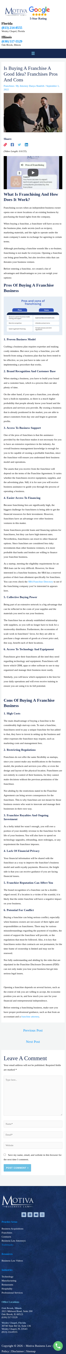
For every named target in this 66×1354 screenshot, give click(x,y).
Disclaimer (17, 1351)
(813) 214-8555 (9, 1332)
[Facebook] (12, 144)
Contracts (6, 1236)
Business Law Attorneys (14, 1240)
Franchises (9, 86)
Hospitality (7, 1288)
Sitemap (31, 1351)
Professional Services (12, 1292)
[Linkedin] (26, 144)
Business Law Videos (12, 1260)
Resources (7, 1254)
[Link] (5, 144)
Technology (7, 1276)
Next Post (33, 1042)
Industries (7, 1270)
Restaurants (7, 1284)
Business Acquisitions (12, 1228)
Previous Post (33, 1030)
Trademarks (7, 1244)
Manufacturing (9, 1280)
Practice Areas (9, 1221)
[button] (33, 53)
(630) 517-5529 (9, 1317)
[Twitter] (19, 144)
